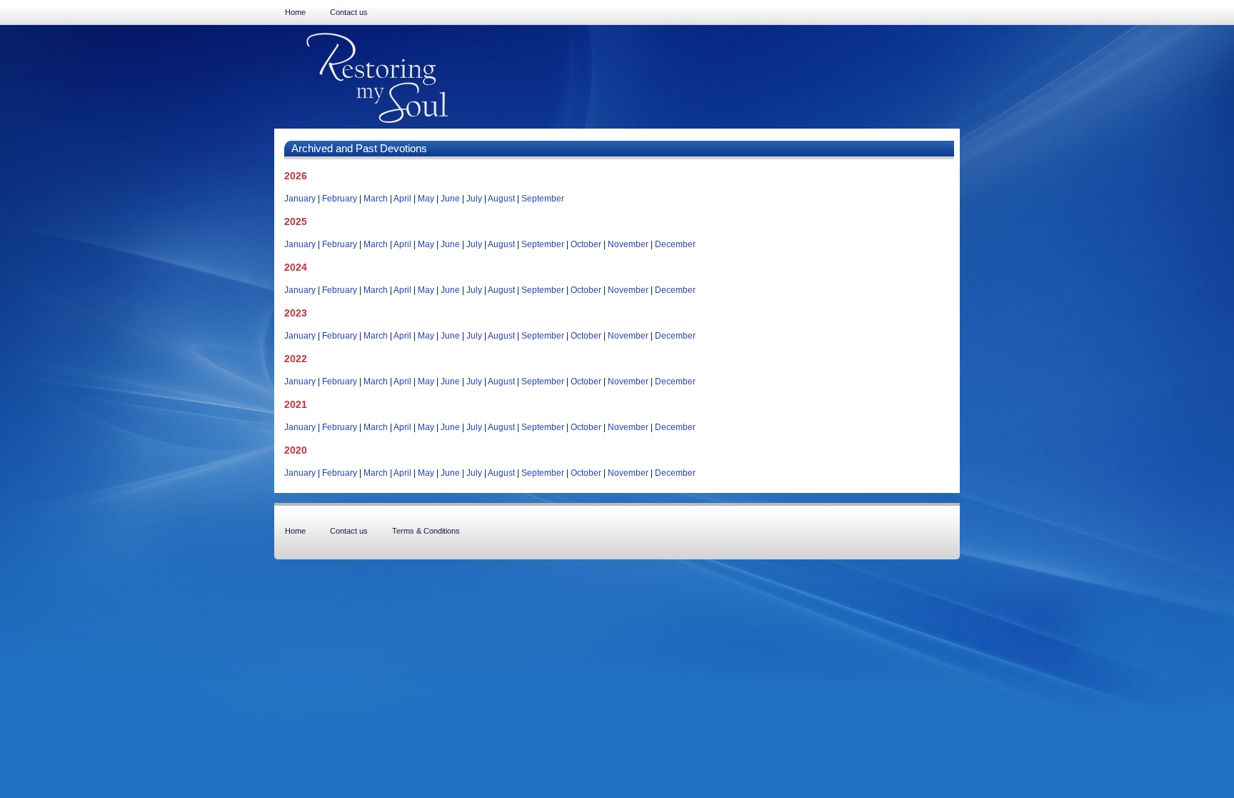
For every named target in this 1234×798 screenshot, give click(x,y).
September (542, 199)
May (426, 199)
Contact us (349, 12)
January (300, 199)
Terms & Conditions (426, 531)
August (501, 199)
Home (295, 12)
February (339, 199)
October (586, 244)
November (628, 244)
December (675, 244)
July (474, 199)
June (450, 199)
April (402, 199)
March (375, 199)
